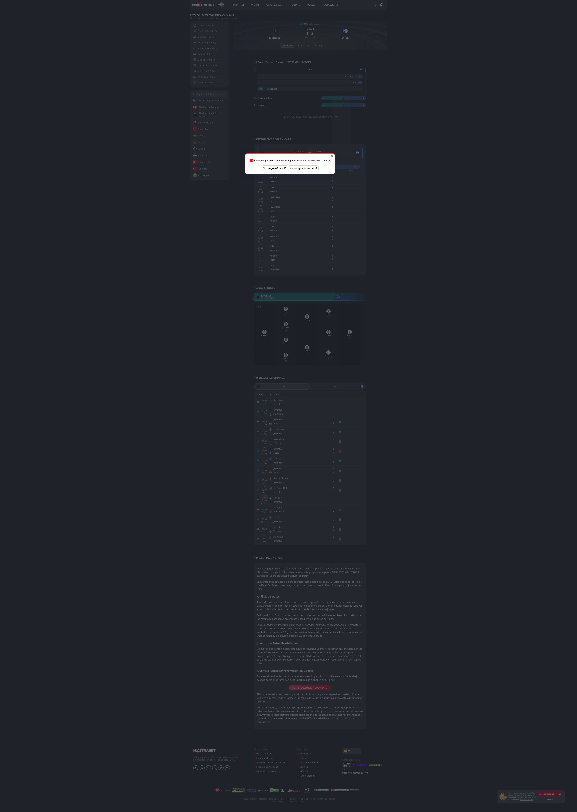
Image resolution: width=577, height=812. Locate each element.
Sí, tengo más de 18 (274, 168)
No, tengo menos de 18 (303, 168)
